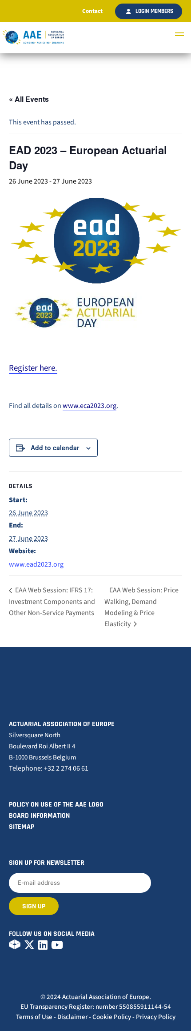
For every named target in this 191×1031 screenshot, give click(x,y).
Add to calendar (55, 447)
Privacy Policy (155, 1017)
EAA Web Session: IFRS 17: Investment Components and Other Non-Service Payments (52, 601)
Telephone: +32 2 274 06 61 (48, 768)
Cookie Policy (111, 1017)
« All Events (29, 99)
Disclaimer (72, 1017)
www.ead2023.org (36, 564)
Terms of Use (34, 1017)
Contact (92, 11)
